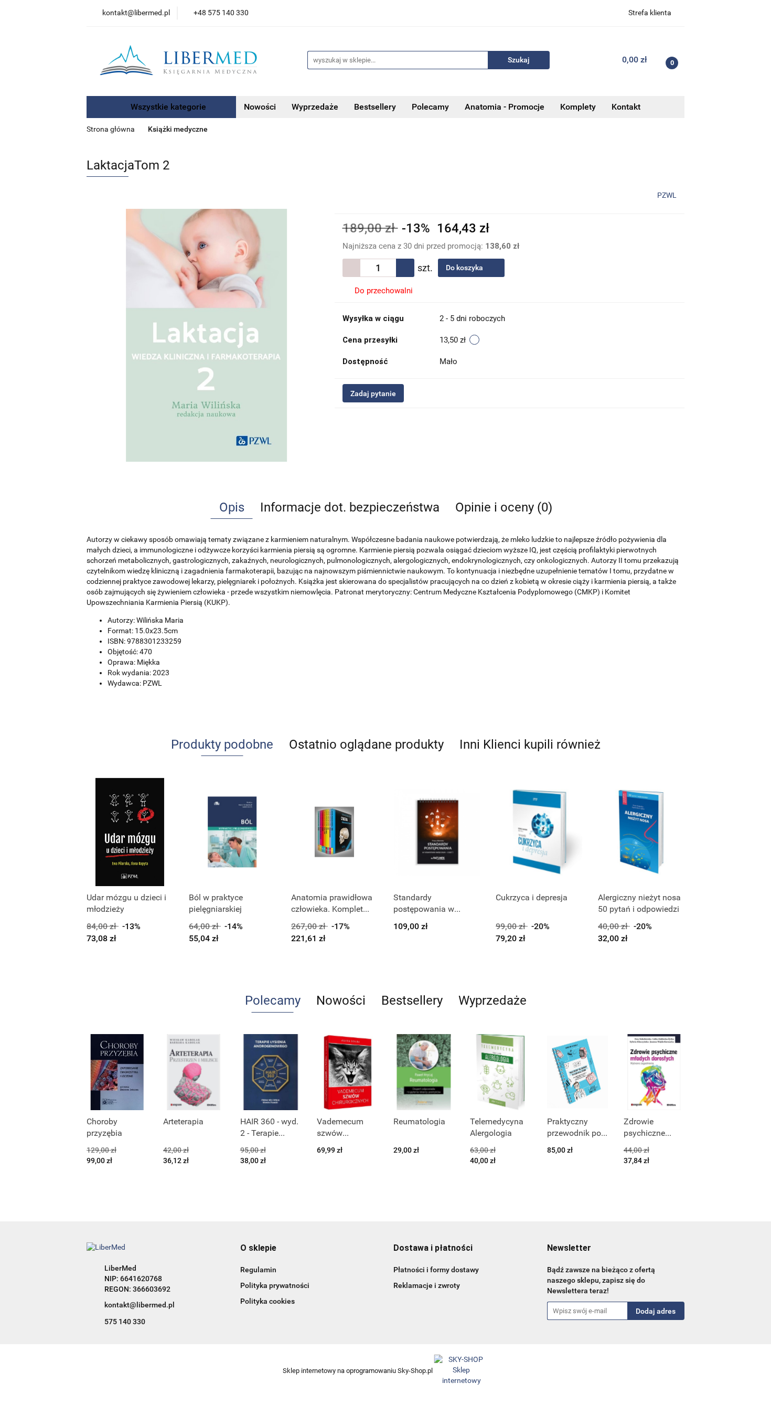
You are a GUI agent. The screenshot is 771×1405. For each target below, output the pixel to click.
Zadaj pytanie (373, 393)
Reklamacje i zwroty (426, 1285)
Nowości (260, 107)
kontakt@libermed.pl (139, 1305)
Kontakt (626, 107)
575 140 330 (124, 1321)
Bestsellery (375, 107)
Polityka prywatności (274, 1285)
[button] (258, 1248)
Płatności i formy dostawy (436, 1269)
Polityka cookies (267, 1301)
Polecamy (430, 107)
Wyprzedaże (315, 107)
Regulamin (258, 1269)
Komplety (578, 107)
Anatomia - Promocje (504, 107)
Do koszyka (465, 267)
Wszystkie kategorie (167, 107)
